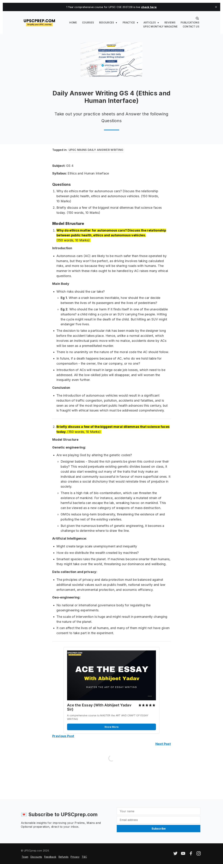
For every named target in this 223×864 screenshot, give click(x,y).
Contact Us (191, 26)
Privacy (75, 856)
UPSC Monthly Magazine (160, 26)
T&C (84, 856)
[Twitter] (175, 854)
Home (73, 22)
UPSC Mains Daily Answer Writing (96, 150)
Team (25, 856)
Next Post (163, 744)
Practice (129, 22)
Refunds (63, 856)
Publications (190, 22)
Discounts (36, 856)
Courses (88, 22)
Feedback (50, 856)
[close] (216, 7)
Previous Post (63, 736)
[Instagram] (199, 854)
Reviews (170, 22)
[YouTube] (183, 854)
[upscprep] (39, 22)
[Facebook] (191, 854)
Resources (106, 22)
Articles (150, 22)
